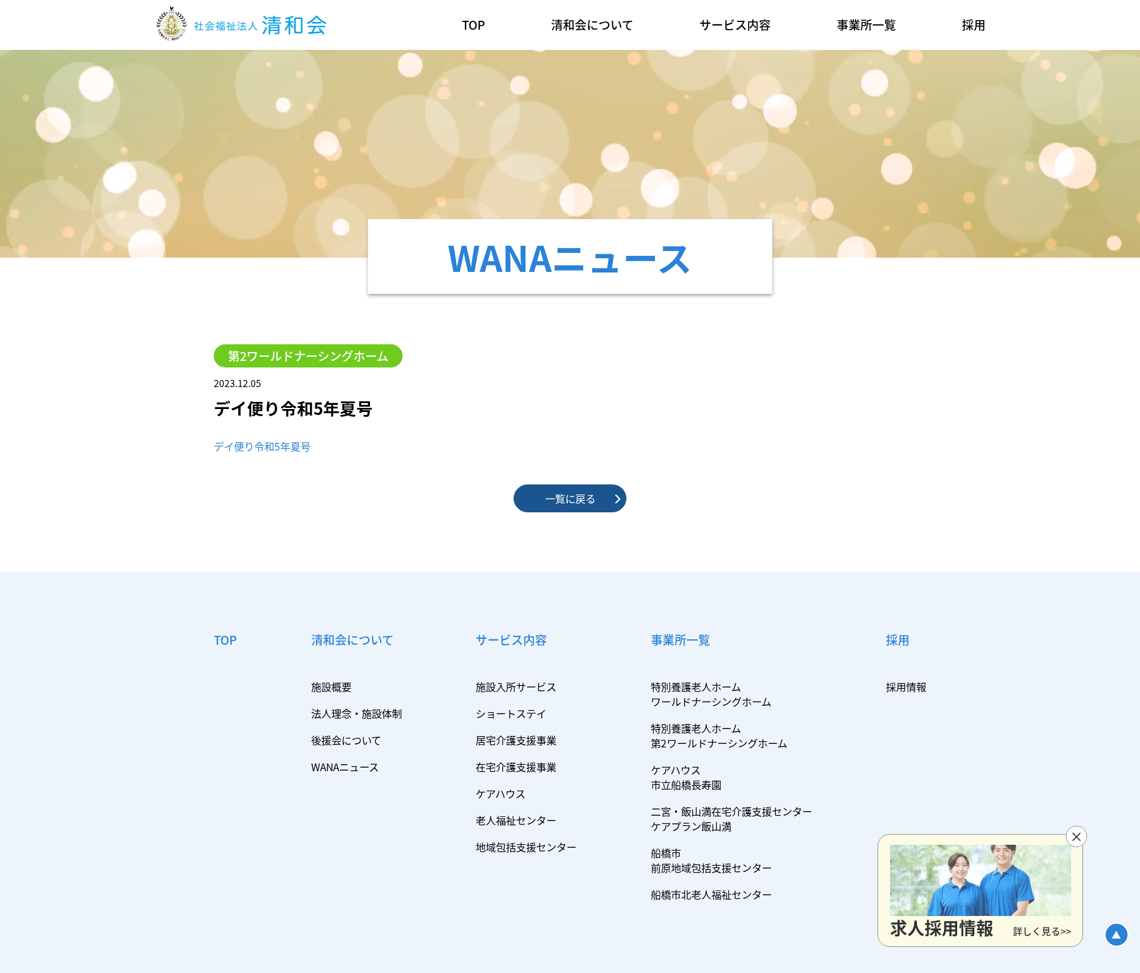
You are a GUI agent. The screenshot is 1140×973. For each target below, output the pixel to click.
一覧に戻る (570, 498)
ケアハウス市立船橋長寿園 (686, 777)
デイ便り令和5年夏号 (262, 446)
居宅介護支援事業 (516, 740)
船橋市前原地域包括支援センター (711, 860)
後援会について (346, 740)
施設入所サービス (516, 686)
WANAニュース (345, 766)
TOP (473, 24)
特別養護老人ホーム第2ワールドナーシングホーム (719, 735)
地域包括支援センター (526, 846)
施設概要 (331, 686)
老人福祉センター (516, 820)
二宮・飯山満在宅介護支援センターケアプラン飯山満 (731, 818)
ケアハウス (500, 793)
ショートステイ (511, 713)
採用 (974, 24)
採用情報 (906, 686)
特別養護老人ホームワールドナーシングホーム (711, 694)
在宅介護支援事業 (516, 766)
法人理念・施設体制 (356, 713)
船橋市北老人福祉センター (711, 894)
